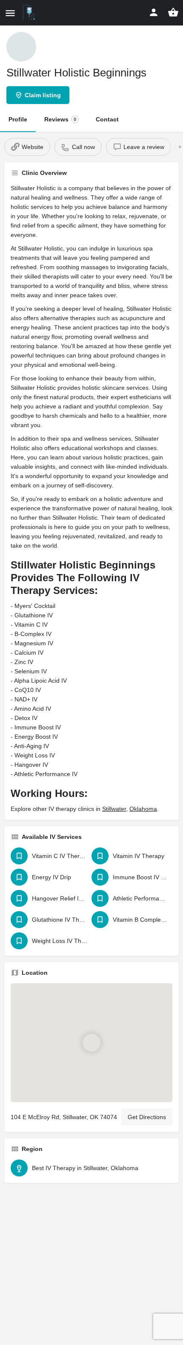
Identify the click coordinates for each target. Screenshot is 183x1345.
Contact (107, 119)
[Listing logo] (21, 47)
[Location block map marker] (91, 1042)
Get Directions (147, 1117)
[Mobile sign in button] (153, 12)
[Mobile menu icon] (10, 13)
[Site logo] (30, 12)
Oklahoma (143, 808)
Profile (18, 119)
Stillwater (114, 808)
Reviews (60, 119)
